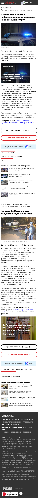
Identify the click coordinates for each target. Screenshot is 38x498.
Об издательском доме (11, 422)
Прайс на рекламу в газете (22, 419)
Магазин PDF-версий (10, 425)
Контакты (6, 419)
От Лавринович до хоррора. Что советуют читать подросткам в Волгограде (17, 327)
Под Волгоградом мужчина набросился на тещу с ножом (17, 122)
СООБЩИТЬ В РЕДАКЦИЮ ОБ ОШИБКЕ (16, 432)
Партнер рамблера (18, 488)
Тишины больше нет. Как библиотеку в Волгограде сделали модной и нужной (21, 404)
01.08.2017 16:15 (6, 8)
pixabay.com (5, 47)
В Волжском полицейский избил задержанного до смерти (19, 187)
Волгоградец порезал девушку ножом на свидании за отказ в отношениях (21, 181)
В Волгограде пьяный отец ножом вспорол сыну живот (19, 175)
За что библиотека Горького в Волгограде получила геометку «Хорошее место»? (22, 398)
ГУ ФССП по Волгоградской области (14, 241)
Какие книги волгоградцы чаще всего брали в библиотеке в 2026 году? (20, 391)
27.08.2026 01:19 (6, 204)
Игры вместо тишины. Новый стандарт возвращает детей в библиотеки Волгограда (21, 386)
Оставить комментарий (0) (19, 138)
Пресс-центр (28, 422)
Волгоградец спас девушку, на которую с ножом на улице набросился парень (22, 169)
